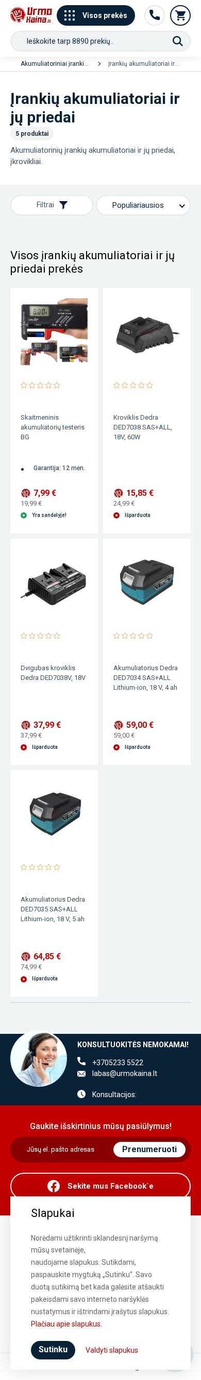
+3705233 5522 (117, 1063)
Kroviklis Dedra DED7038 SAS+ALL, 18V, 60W (142, 427)
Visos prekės (104, 15)
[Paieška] (178, 41)
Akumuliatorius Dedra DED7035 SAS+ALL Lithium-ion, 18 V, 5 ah (53, 909)
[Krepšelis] (180, 15)
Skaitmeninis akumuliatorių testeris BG (53, 427)
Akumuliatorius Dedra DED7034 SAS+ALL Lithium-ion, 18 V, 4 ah (145, 677)
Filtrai (45, 205)
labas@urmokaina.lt (124, 1073)
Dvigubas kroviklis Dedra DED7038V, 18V (53, 673)
